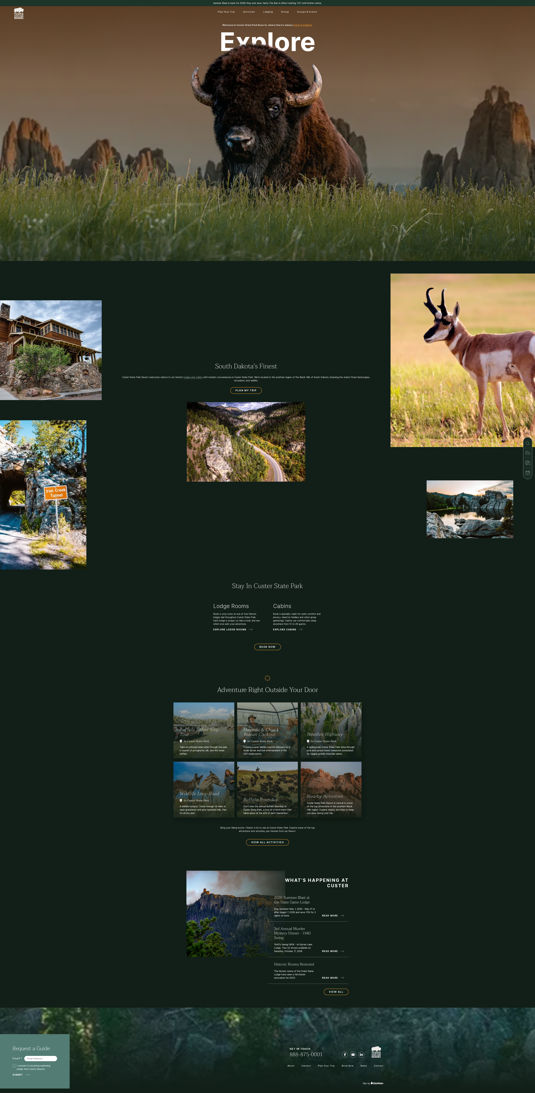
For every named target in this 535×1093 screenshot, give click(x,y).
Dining (285, 12)
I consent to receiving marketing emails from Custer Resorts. (33, 1067)
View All (336, 991)
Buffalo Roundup (261, 799)
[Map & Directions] (528, 463)
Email (16, 1058)
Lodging (268, 12)
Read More (330, 915)
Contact (378, 1066)
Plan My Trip (246, 390)
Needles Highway (325, 734)
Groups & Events (307, 12)
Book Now (267, 647)
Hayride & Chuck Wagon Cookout (261, 732)
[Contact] (528, 452)
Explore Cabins (284, 629)
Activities (249, 12)
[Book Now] (528, 473)
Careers (306, 1066)
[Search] (528, 443)
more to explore (302, 25)
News (364, 1066)
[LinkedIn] (361, 1055)
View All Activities (267, 842)
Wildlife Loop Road (199, 793)
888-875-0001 (306, 1054)
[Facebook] (345, 1055)
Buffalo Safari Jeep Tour (199, 732)
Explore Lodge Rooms (229, 629)
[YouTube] (353, 1055)
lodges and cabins (193, 377)
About (291, 1066)
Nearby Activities (325, 796)
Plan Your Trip (226, 12)
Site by (367, 1083)
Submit (18, 1074)
